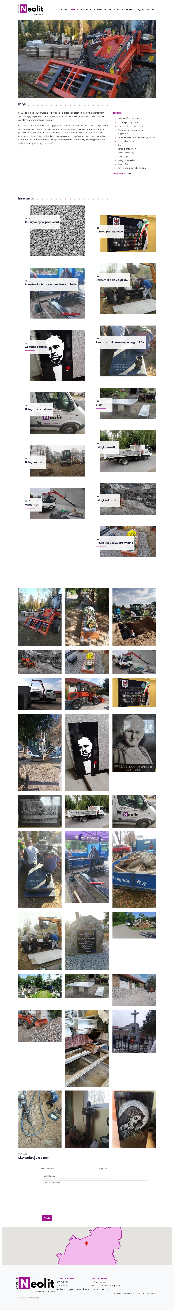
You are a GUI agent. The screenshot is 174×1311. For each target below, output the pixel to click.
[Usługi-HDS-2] (40, 694)
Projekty (86, 9)
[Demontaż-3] (40, 941)
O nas (64, 9)
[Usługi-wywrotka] (87, 811)
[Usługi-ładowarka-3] (40, 617)
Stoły (99, 404)
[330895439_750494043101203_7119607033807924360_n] (87, 1119)
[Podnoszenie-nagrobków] (87, 867)
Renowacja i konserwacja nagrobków (120, 342)
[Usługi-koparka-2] (134, 925)
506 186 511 (61, 1285)
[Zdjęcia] (134, 743)
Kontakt (130, 9)
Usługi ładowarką (107, 500)
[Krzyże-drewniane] (87, 617)
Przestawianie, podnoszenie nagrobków (51, 284)
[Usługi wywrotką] (128, 451)
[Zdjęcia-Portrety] (87, 752)
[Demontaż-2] (40, 986)
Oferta (74, 9)
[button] (86, 1243)
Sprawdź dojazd (100, 1289)
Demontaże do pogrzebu (112, 280)
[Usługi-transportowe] (134, 811)
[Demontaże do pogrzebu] (128, 288)
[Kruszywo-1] (134, 990)
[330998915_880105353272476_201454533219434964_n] (87, 1048)
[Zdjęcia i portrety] (57, 355)
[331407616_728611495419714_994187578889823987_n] (40, 1119)
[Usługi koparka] (57, 460)
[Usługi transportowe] (57, 413)
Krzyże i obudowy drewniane (114, 543)
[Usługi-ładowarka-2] (87, 694)
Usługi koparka (35, 462)
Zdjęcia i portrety (36, 347)
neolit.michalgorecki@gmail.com (72, 1289)
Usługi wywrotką (106, 447)
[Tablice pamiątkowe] (128, 233)
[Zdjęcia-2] (40, 811)
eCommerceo (127, 1294)
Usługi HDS (32, 504)
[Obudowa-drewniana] (87, 662)
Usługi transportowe (38, 409)
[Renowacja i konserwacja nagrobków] (128, 350)
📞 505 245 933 (147, 9)
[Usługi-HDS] (134, 662)
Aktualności (116, 9)
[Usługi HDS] (57, 503)
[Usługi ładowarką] (128, 498)
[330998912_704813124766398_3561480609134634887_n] (134, 1119)
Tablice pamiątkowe (109, 231)
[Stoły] (128, 403)
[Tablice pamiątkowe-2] (134, 692)
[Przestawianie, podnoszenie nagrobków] (57, 293)
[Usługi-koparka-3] (40, 752)
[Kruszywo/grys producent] (57, 230)
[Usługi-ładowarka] (40, 662)
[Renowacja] (40, 869)
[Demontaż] (134, 869)
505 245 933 (62, 1282)
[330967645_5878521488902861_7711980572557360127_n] (134, 1031)
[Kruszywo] (40, 1026)
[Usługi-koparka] (134, 617)
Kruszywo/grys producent (42, 222)
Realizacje (100, 9)
